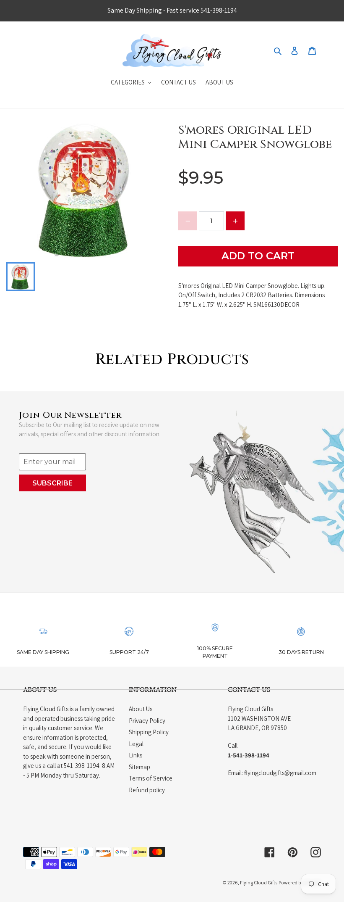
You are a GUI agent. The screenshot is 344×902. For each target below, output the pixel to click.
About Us (140, 709)
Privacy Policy (147, 721)
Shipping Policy (149, 732)
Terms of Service (150, 778)
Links (135, 755)
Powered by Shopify (300, 882)
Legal (136, 744)
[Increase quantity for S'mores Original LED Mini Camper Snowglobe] (235, 220)
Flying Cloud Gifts (258, 882)
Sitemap (139, 767)
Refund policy (147, 790)
